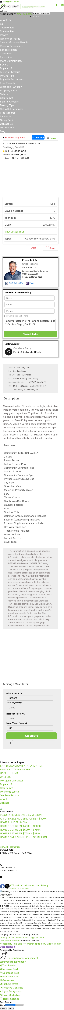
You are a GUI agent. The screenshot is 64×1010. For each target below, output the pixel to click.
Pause (11, 1008)
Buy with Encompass (12, 79)
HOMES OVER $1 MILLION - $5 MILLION (23, 837)
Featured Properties (14, 137)
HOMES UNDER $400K (13, 822)
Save (52, 248)
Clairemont (6, 53)
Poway (4, 34)
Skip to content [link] (25, 943)
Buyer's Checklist (10, 72)
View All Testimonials (10, 847)
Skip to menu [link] (39, 943)
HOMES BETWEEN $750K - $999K (20, 833)
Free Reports (7, 83)
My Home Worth (9, 791)
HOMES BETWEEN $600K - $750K (20, 829)
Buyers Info (6, 68)
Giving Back (6, 120)
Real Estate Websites (10, 940)
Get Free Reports (9, 795)
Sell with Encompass (11, 109)
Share (33, 247)
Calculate (31, 735)
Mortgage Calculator (11, 780)
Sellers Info (6, 97)
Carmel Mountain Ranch (14, 42)
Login (53, 138)
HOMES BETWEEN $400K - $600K (20, 826)
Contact (4, 802)
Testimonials (7, 27)
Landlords (5, 116)
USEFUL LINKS (9, 773)
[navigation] (32, 973)
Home (36, 16)
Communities (7, 31)
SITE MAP (14, 885)
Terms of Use (22, 937)
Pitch (2, 1005)
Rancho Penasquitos (11, 46)
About (3, 799)
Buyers (4, 64)
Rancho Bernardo (10, 38)
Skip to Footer (54, 943)
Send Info (30, 334)
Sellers (4, 94)
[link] (12, 877)
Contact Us (6, 123)
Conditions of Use (30, 885)
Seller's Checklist (9, 101)
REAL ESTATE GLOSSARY (15, 769)
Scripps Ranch (8, 49)
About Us (5, 20)
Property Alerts (9, 90)
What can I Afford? (11, 86)
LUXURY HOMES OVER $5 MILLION (21, 814)
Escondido (6, 57)
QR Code (39, 137)
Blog (2, 131)
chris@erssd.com (11, 1)
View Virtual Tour (14, 231)
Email (31, 283)
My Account (7, 127)
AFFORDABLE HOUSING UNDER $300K (23, 818)
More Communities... (11, 60)
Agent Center (37, 937)
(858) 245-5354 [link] (25, 14)
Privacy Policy (7, 937)
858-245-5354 (16, 283)
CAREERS (5, 776)
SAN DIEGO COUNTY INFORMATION (21, 765)
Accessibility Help (8, 943)
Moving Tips (7, 75)
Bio (2, 23)
